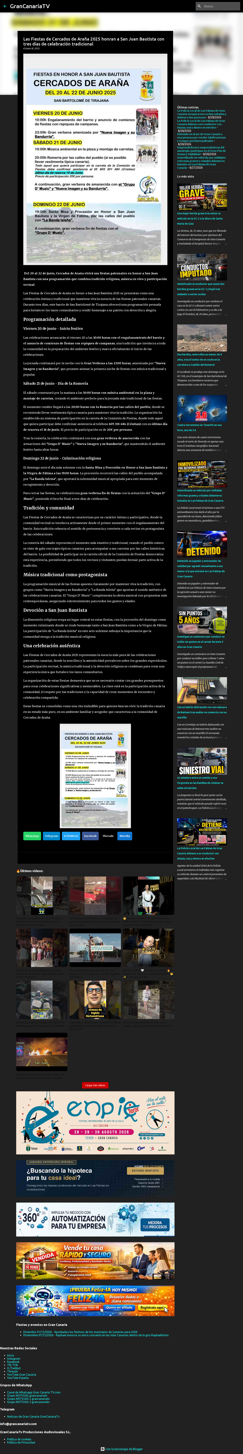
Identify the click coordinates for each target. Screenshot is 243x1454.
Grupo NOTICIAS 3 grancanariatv (28, 1402)
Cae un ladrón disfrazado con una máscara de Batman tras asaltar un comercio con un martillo (202, 712)
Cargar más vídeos (95, 1085)
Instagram (13, 1358)
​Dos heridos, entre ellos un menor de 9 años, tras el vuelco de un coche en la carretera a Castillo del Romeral (199, 359)
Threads (108, 836)
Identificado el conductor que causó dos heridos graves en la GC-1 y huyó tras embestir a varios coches (200, 289)
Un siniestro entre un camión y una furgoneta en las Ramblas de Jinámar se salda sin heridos (200, 782)
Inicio (10, 1355)
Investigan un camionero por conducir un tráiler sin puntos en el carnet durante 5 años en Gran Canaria (201, 641)
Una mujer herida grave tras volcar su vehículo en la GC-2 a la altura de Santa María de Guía (200, 218)
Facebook (90, 836)
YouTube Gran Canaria (21, 1374)
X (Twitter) (71, 836)
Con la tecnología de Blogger (124, 1449)
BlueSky (125, 836)
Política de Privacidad (21, 1442)
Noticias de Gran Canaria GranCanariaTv (33, 1416)
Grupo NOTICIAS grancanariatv (27, 1395)
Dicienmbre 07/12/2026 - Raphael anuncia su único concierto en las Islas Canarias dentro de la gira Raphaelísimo (96, 1335)
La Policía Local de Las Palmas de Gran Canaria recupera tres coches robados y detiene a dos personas (201, 114)
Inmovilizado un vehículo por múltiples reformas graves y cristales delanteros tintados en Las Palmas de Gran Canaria (201, 162)
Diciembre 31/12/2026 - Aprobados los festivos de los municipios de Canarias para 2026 (80, 1332)
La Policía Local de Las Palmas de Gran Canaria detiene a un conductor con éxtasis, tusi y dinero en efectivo (201, 124)
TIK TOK (12, 1365)
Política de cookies (19, 1439)
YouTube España (18, 1377)
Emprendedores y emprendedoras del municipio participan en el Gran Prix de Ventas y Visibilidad (201, 151)
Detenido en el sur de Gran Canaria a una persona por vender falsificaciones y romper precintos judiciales (201, 138)
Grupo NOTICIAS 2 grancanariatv (28, 1398)
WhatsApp (32, 836)
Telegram (51, 836)
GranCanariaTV (30, 6)
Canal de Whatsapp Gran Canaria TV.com (33, 1392)
